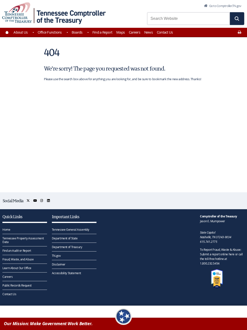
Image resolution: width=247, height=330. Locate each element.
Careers (134, 32)
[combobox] (188, 18)
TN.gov (56, 256)
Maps (120, 32)
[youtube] (35, 200)
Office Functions (50, 32)
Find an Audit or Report (16, 250)
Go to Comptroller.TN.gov (224, 6)
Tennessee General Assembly (70, 229)
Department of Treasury (67, 247)
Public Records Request (17, 285)
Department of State (65, 238)
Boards (77, 32)
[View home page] (17, 12)
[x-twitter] (28, 200)
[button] (237, 18)
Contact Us (165, 32)
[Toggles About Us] (33, 33)
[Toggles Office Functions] (67, 33)
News (148, 32)
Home (6, 229)
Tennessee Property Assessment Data (23, 240)
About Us (20, 32)
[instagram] (41, 200)
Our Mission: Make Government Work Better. (48, 324)
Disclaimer (58, 264)
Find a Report (102, 32)
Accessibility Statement (66, 273)
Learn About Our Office (16, 268)
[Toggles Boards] (87, 33)
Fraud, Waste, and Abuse (18, 259)
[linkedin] (48, 200)
